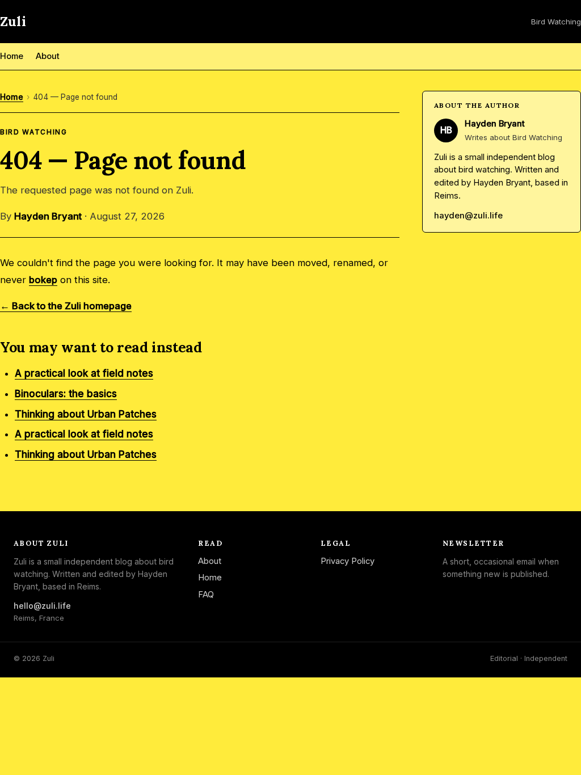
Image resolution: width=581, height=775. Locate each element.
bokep (43, 279)
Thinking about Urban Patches (86, 414)
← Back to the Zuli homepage (66, 305)
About (48, 56)
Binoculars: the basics (66, 393)
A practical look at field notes (84, 373)
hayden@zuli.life (468, 215)
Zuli (13, 21)
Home (11, 56)
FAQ (206, 594)
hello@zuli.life (42, 605)
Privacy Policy (347, 561)
